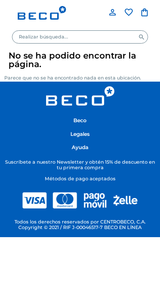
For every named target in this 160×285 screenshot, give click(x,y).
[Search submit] (142, 37)
